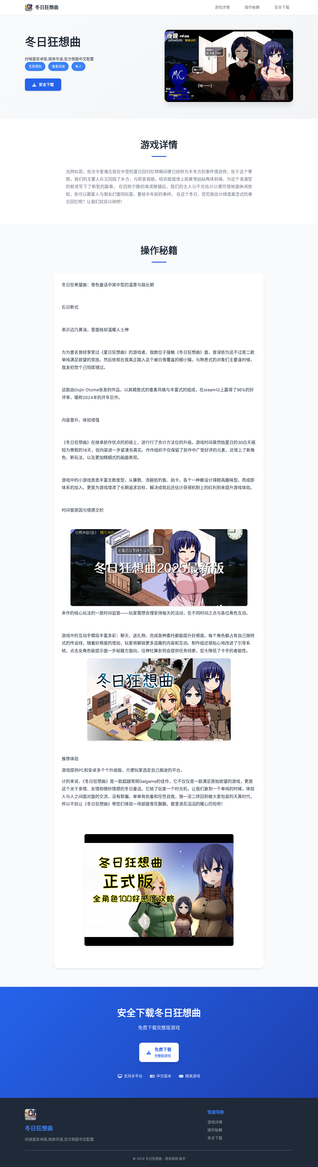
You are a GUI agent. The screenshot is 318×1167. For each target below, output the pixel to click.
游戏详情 (222, 7)
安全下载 (281, 7)
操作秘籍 (252, 7)
